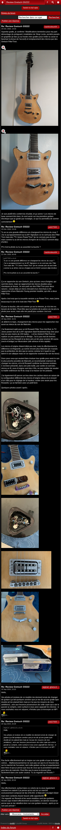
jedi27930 (53, 227)
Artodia (57, 823)
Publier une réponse (10, 21)
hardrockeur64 (52, 27)
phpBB (12, 823)
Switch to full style (30, 8)
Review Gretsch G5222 (17, 2)
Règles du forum (8, 13)
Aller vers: (5, 814)
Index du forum (8, 827)
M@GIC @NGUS (51, 687)
